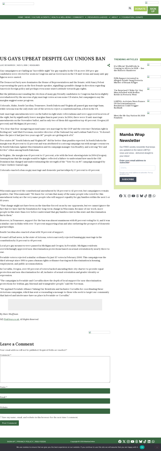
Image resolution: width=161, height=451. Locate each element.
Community (78, 17)
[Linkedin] (149, 195)
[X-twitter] (125, 195)
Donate (139, 17)
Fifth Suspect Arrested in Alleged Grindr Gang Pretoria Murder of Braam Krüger (128, 80)
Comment (5, 355)
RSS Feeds (40, 441)
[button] (130, 8)
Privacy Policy (25, 441)
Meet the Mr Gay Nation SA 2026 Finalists (129, 116)
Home (20, 17)
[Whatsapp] (154, 195)
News (27, 17)
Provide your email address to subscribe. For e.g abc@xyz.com (136, 173)
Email (3, 397)
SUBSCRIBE (128, 179)
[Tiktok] (145, 195)
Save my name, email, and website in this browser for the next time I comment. (40, 417)
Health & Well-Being (61, 17)
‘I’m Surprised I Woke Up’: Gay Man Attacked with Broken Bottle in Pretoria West (128, 92)
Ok (142, 447)
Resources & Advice (98, 17)
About (115, 17)
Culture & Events (41, 17)
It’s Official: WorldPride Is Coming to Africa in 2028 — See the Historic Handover (129, 68)
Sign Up (11, 441)
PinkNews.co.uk (11, 319)
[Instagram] (129, 195)
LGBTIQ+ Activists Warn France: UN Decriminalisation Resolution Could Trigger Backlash (129, 104)
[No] (157, 447)
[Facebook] (120, 195)
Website (4, 407)
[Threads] (137, 195)
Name (3, 387)
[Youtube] (133, 195)
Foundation (128, 17)
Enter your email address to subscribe (133, 162)
